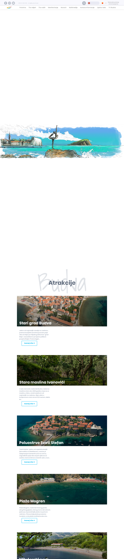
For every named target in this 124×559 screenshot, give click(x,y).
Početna (23, 7)
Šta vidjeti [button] (32, 7)
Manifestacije (53, 7)
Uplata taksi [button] (101, 7)
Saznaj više (28, 343)
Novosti (63, 7)
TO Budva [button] (112, 7)
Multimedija (73, 7)
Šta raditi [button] (42, 7)
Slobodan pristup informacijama (113, 3)
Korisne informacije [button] (87, 7)
